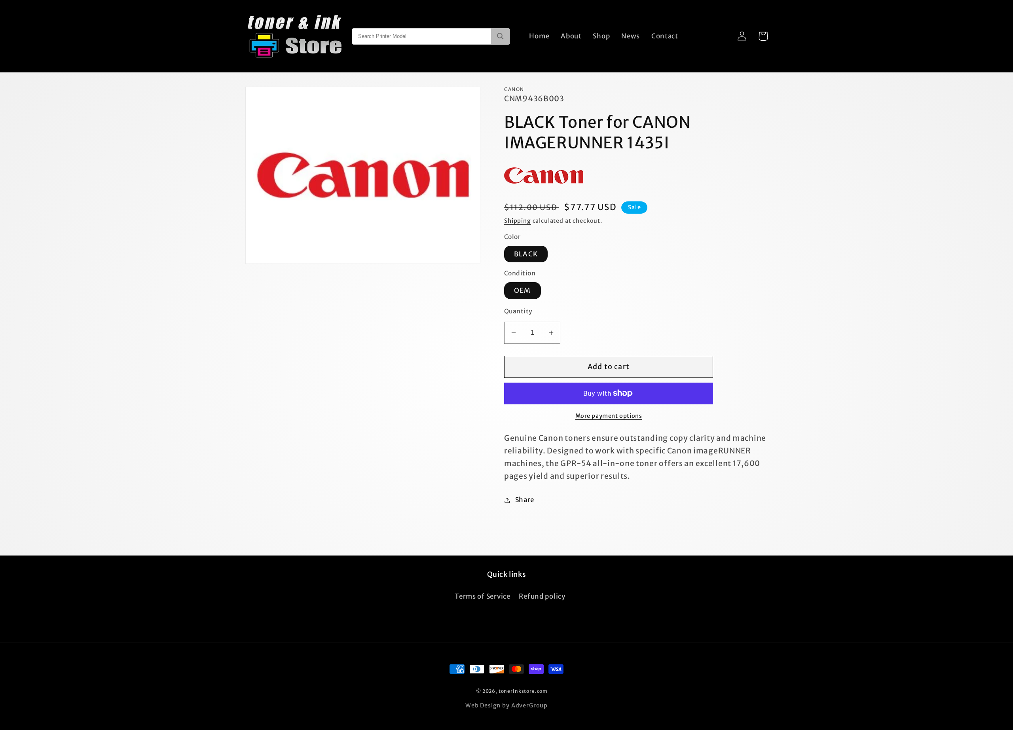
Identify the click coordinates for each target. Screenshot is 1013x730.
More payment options (608, 415)
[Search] (500, 36)
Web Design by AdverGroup (506, 705)
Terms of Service (482, 596)
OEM (522, 290)
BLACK (526, 254)
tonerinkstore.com (523, 691)
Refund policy (542, 596)
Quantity (518, 311)
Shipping (517, 220)
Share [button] (524, 499)
